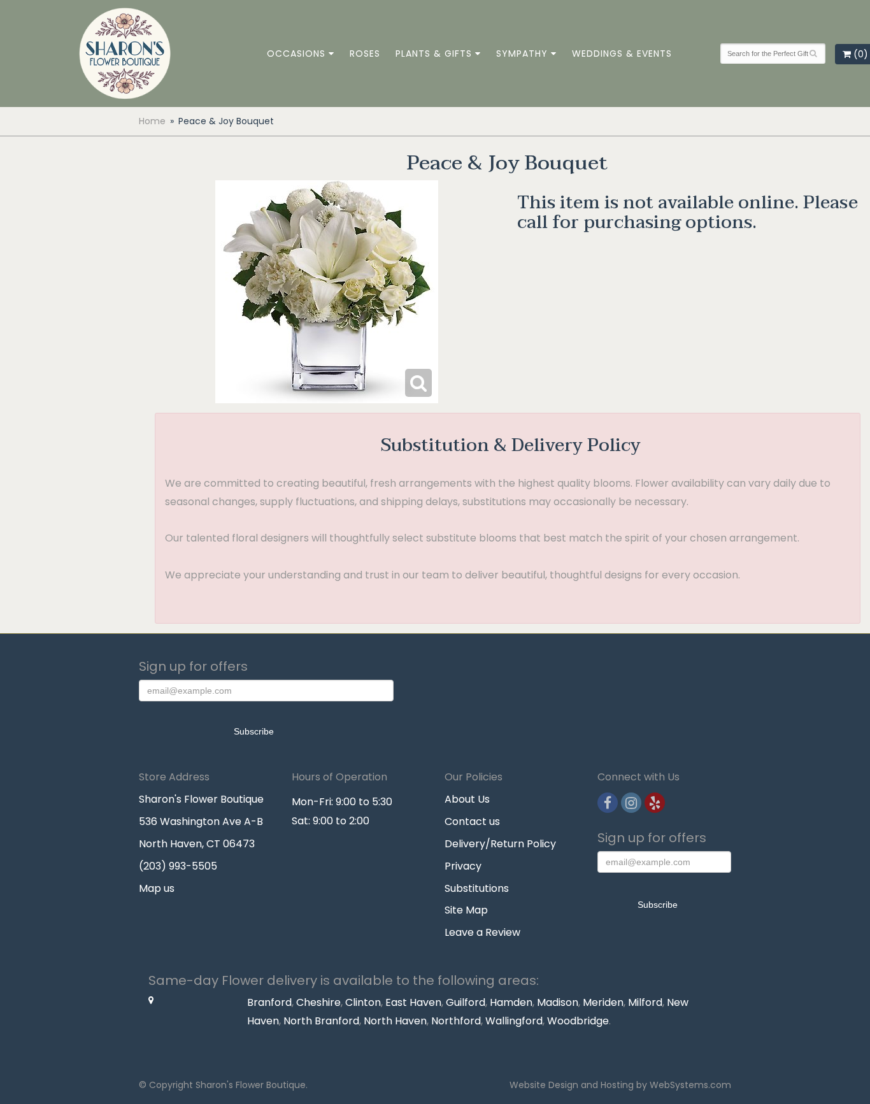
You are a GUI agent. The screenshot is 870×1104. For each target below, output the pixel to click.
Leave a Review (482, 932)
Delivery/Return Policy (500, 843)
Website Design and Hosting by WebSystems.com (620, 1085)
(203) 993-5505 (178, 866)
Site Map (466, 910)
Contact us (472, 821)
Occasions (296, 53)
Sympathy (522, 53)
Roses (365, 53)
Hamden (511, 1002)
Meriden (603, 1002)
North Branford (321, 1021)
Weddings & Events (622, 53)
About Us (467, 799)
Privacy (463, 866)
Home (152, 121)
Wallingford (514, 1021)
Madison (557, 1002)
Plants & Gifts (434, 53)
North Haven (395, 1021)
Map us (157, 888)
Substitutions (477, 888)
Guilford (465, 1002)
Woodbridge (578, 1021)
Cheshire (318, 1002)
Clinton (363, 1002)
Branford (269, 1002)
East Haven (413, 1002)
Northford (456, 1021)
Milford (645, 1002)
